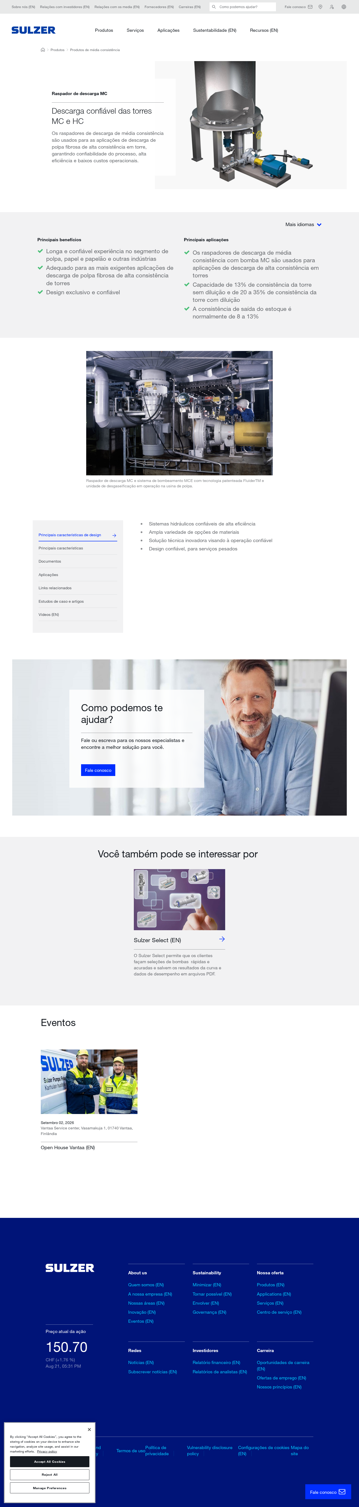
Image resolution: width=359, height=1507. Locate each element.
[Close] (89, 1429)
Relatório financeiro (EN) (216, 1362)
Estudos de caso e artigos (61, 601)
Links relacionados (55, 587)
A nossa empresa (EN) (150, 1294)
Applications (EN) (274, 1294)
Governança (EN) (209, 1312)
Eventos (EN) (141, 1321)
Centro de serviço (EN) (279, 1312)
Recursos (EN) (264, 30)
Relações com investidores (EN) (65, 7)
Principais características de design (70, 534)
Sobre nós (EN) (23, 7)
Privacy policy (47, 1451)
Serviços (135, 30)
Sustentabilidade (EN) (214, 30)
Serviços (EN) (270, 1303)
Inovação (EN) (142, 1312)
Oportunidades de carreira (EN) (283, 1365)
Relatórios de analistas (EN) (220, 1371)
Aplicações (169, 30)
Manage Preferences (50, 1488)
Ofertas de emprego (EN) (281, 1377)
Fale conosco (98, 770)
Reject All (50, 1475)
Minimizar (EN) (207, 1284)
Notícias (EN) (141, 1362)
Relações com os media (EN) (117, 7)
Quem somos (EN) (146, 1284)
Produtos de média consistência (95, 50)
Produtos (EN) (271, 1284)
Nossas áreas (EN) (146, 1303)
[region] (49, 1462)
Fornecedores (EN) (159, 7)
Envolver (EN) (206, 1303)
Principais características (61, 548)
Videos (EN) (49, 614)
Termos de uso (130, 1450)
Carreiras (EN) (190, 7)
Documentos (50, 561)
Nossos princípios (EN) (279, 1386)
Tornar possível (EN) (212, 1294)
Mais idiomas (300, 224)
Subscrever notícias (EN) (152, 1371)
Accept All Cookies (49, 1461)
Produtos (104, 30)
